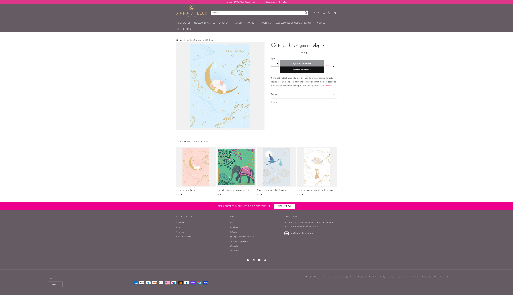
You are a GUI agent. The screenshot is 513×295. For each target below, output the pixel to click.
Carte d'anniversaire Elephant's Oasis (233, 190)
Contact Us (235, 250)
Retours (233, 232)
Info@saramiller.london (301, 233)
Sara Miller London (316, 277)
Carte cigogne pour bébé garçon (272, 190)
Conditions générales (239, 241)
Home (179, 40)
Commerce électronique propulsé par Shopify (339, 277)
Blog (178, 227)
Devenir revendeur (184, 236)
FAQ (232, 222)
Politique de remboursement (390, 277)
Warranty (234, 246)
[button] (224, 23)
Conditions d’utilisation (410, 277)
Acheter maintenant (302, 69)
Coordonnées (445, 277)
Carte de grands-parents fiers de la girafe (315, 190)
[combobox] (259, 12)
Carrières (180, 232)
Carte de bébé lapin (185, 190)
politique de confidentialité (242, 236)
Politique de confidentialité (367, 277)
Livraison (234, 227)
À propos (180, 222)
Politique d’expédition (430, 277)
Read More (327, 85)
